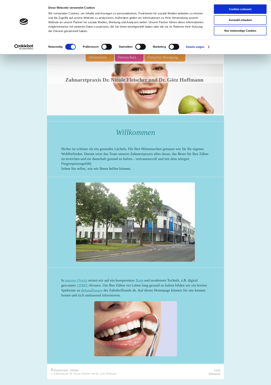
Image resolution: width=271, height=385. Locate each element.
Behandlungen (92, 290)
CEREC (82, 285)
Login (217, 369)
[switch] (106, 47)
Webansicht (214, 373)
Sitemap (74, 369)
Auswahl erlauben (240, 20)
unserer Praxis (76, 280)
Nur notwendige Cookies (240, 30)
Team (139, 280)
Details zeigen (195, 46)
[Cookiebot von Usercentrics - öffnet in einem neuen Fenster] (24, 47)
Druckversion (61, 369)
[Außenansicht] (135, 222)
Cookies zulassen (240, 9)
